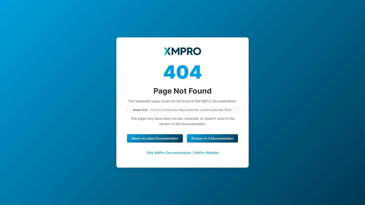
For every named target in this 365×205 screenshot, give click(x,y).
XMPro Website (206, 153)
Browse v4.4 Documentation (212, 138)
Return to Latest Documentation (155, 138)
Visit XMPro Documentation (169, 153)
